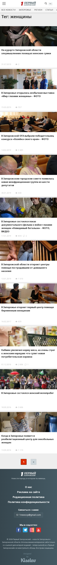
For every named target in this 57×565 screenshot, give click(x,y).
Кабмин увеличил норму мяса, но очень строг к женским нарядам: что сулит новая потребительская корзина (28, 353)
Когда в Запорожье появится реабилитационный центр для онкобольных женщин (27, 439)
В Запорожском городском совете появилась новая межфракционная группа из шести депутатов (27, 182)
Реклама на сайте (28, 492)
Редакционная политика (28, 497)
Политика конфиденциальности (28, 502)
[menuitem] (50, 4)
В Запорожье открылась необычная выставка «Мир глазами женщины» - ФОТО (27, 94)
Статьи (49, 9)
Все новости (8, 9)
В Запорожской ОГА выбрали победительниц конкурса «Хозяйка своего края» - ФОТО (27, 137)
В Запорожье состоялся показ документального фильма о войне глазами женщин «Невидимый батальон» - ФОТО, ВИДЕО (26, 226)
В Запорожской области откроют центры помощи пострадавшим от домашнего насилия (25, 268)
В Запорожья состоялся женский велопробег (27, 393)
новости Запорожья (41, 539)
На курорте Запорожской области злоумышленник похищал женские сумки (26, 52)
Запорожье (25, 9)
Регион (38, 9)
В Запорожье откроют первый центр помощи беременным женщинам (27, 309)
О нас (28, 487)
